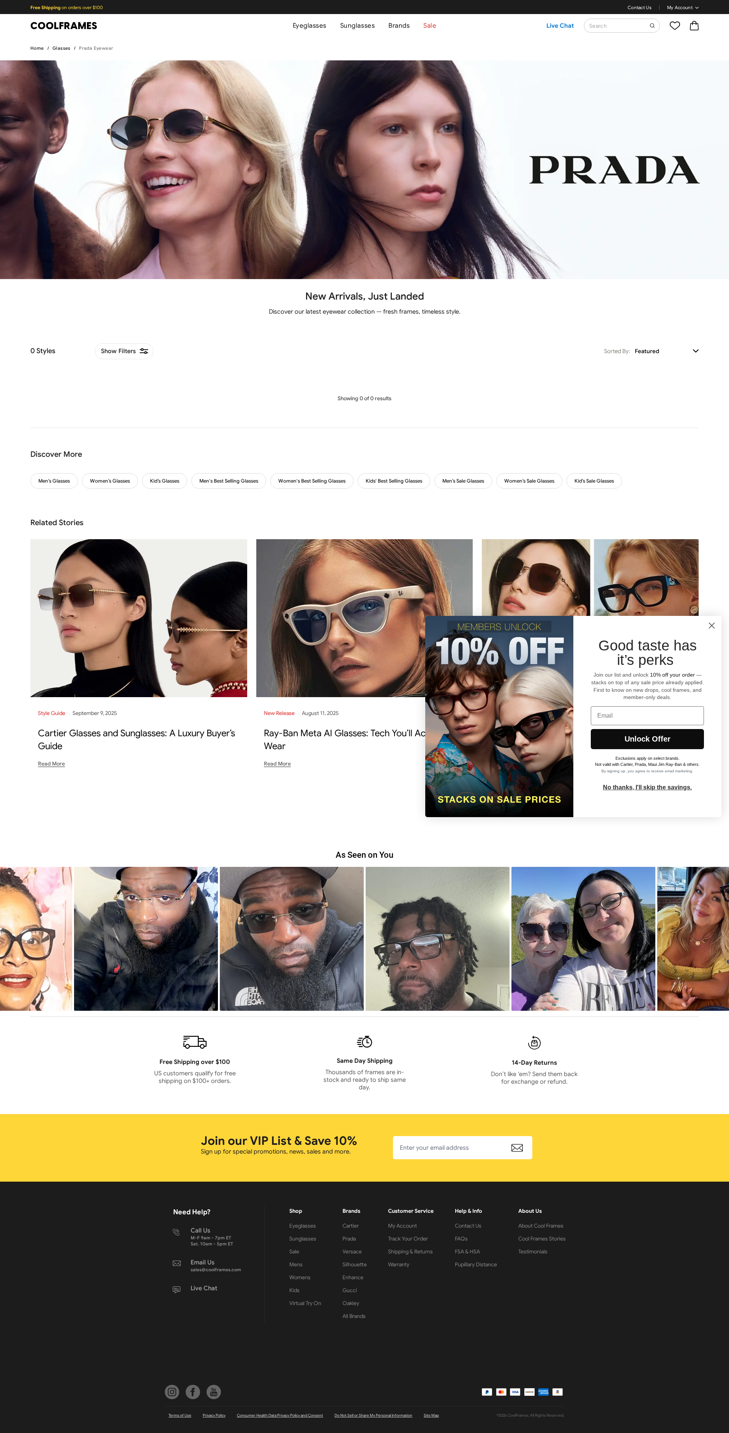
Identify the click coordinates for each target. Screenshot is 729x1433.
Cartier (350, 1225)
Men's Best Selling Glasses (228, 481)
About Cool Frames (540, 1225)
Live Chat (560, 26)
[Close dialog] (711, 625)
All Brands (354, 1316)
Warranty (398, 1264)
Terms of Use (180, 1415)
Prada (349, 1238)
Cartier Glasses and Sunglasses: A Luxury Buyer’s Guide (136, 740)
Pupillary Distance (476, 1264)
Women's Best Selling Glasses (312, 481)
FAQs (461, 1238)
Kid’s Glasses (164, 481)
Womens (300, 1277)
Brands (399, 26)
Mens (296, 1264)
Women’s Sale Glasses (529, 481)
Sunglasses (357, 26)
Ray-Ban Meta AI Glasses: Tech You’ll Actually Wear (355, 740)
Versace (352, 1251)
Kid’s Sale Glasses (594, 481)
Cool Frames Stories (542, 1238)
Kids (294, 1290)
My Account (680, 7)
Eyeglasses (310, 26)
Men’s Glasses (54, 481)
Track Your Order (408, 1238)
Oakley (350, 1303)
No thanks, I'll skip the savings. (647, 787)
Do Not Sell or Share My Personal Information (373, 1415)
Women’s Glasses (110, 481)
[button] (146, 939)
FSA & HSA (467, 1251)
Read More (51, 763)
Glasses (61, 48)
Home (37, 48)
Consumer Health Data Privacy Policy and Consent (280, 1415)
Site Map (431, 1415)
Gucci (349, 1290)
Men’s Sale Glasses (463, 481)
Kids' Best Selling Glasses (394, 481)
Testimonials (533, 1251)
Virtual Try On (305, 1303)
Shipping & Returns (410, 1251)
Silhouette (354, 1264)
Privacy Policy (214, 1415)
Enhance (352, 1277)
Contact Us (640, 7)
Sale (429, 26)
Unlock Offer (648, 739)
